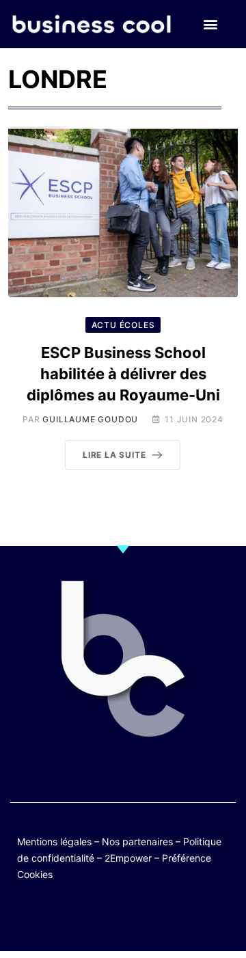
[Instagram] (163, 919)
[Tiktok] (136, 919)
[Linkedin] (189, 919)
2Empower (128, 858)
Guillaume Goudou (90, 419)
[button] (210, 24)
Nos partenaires (137, 841)
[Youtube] (110, 919)
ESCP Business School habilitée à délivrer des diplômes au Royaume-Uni (123, 374)
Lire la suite (114, 455)
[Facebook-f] (83, 919)
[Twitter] (56, 919)
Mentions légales (54, 841)
